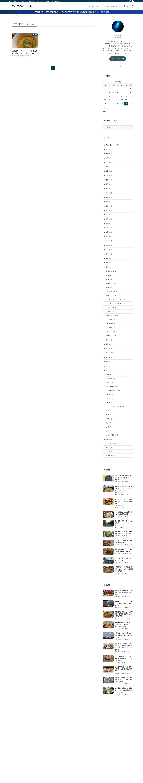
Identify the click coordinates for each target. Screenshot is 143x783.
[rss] (133, 1)
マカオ (109, 353)
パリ (108, 361)
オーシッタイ (111, 307)
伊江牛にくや (112, 291)
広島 (109, 245)
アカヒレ (110, 451)
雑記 (109, 439)
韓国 (108, 344)
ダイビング (111, 370)
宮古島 (110, 398)
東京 (109, 175)
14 (126, 96)
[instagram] (130, 1)
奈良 (108, 223)
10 (109, 96)
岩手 (108, 158)
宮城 (108, 167)
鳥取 (109, 232)
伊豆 (109, 415)
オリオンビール (112, 311)
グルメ (109, 149)
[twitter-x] (127, 1)
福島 (109, 171)
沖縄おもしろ (111, 335)
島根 (108, 236)
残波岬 (110, 394)
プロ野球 (111, 319)
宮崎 (108, 262)
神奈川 (109, 180)
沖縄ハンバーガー (113, 295)
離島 (109, 403)
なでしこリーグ (113, 331)
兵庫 (109, 219)
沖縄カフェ (111, 283)
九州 (108, 423)
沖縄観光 (111, 271)
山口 (109, 249)
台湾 (109, 340)
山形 (108, 162)
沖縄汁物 (110, 279)
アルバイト (111, 443)
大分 (108, 258)
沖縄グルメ (111, 287)
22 (130, 100)
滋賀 (109, 206)
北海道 (109, 153)
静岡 (109, 197)
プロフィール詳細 (117, 58)
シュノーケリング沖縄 (115, 407)
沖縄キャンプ (112, 315)
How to (110, 455)
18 (113, 100)
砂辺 (110, 382)
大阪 (108, 214)
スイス (109, 357)
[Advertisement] (118, 736)
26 (118, 103)
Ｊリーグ (111, 327)
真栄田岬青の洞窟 (114, 386)
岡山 (109, 241)
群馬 (108, 188)
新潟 (109, 193)
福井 (108, 201)
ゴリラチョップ (113, 390)
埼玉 (108, 184)
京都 (109, 210)
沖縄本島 (111, 378)
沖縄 (109, 267)
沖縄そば (110, 275)
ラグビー (111, 323)
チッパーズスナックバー (116, 299)
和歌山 (109, 228)
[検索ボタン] (132, 6)
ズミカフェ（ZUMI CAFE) (116, 303)
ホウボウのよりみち (20, 6)
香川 (109, 254)
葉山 (108, 411)
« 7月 (104, 111)
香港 (109, 348)
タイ (108, 366)
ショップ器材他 (112, 435)
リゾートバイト (112, 145)
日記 (109, 447)
